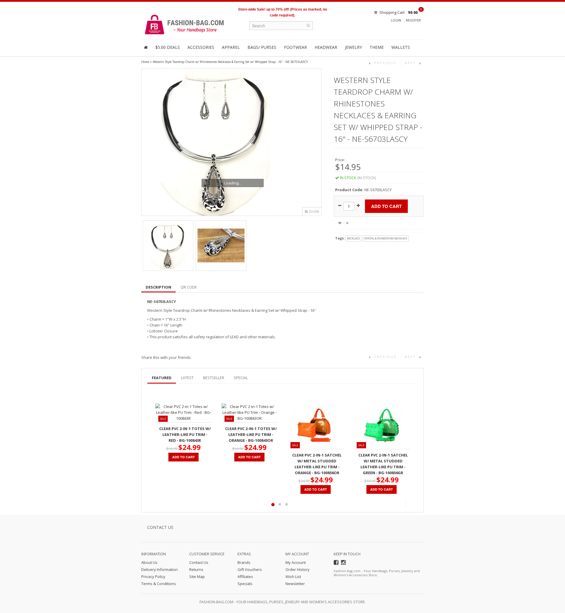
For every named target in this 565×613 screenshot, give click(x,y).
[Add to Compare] (347, 223)
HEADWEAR (326, 47)
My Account (295, 562)
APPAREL (231, 47)
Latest (187, 377)
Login (396, 20)
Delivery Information (159, 569)
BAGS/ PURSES (261, 47)
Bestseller (213, 377)
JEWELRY (353, 47)
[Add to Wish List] (340, 223)
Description (158, 287)
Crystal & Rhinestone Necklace (385, 238)
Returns (196, 569)
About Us (149, 562)
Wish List (293, 576)
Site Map (197, 576)
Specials (244, 583)
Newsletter (295, 583)
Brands (243, 562)
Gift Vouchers (249, 569)
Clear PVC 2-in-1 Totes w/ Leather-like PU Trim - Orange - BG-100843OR (251, 434)
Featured (162, 377)
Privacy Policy (153, 576)
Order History (297, 569)
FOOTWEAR (295, 47)
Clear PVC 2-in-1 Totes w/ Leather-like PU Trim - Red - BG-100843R (185, 434)
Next (410, 503)
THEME (377, 47)
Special (241, 377)
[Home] (145, 47)
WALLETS (400, 47)
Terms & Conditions (158, 583)
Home (145, 62)
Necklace (353, 238)
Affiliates (245, 576)
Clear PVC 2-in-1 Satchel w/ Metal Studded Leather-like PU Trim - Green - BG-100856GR (383, 463)
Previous (401, 503)
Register (413, 20)
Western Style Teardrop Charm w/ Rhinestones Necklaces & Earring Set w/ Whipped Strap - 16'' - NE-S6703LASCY (230, 62)
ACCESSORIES (200, 47)
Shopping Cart (392, 12)
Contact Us (198, 562)
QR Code (189, 287)
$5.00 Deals (167, 47)
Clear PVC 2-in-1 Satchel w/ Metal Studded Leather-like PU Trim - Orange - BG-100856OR (317, 463)
